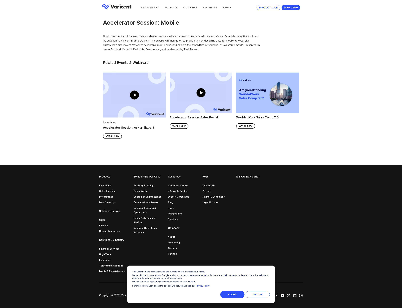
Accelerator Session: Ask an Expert (128, 127)
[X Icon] (289, 295)
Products (171, 7)
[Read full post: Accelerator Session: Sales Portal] (201, 93)
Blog (170, 202)
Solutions (190, 7)
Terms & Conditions (213, 196)
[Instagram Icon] (301, 295)
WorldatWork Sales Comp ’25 (257, 117)
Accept (232, 294)
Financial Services (109, 248)
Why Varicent (150, 7)
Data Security (107, 202)
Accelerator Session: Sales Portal (194, 117)
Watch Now (112, 136)
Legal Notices (210, 202)
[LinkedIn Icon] (295, 295)
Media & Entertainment (112, 271)
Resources (210, 7)
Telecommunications (111, 265)
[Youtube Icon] (282, 295)
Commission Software (146, 202)
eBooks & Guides (178, 191)
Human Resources (109, 231)
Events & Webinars (178, 196)
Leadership (174, 242)
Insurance (104, 260)
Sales (102, 220)
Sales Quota (140, 191)
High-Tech (105, 254)
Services (173, 219)
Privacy (206, 191)
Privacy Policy (202, 286)
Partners (172, 253)
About (227, 7)
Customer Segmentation (147, 196)
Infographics (175, 213)
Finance (103, 225)
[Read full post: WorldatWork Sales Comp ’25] (267, 93)
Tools (171, 208)
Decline (258, 294)
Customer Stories (178, 185)
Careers (172, 248)
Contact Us (208, 185)
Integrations (106, 196)
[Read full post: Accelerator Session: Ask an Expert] (134, 96)
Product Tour (268, 7)
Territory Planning (144, 185)
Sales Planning (107, 191)
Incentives (109, 122)
